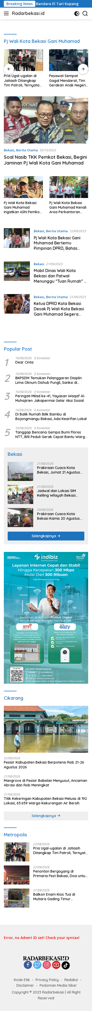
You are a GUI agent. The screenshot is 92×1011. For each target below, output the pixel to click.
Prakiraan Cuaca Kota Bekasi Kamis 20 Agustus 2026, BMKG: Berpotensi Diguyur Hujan (58, 516)
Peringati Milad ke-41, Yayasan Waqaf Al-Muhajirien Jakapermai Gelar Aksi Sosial (50, 398)
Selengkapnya (44, 536)
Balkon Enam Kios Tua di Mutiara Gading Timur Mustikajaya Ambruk (54, 896)
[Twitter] (37, 965)
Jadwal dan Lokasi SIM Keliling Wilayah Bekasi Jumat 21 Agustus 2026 (56, 493)
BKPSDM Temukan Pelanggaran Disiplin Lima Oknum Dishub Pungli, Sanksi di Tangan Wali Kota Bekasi (48, 380)
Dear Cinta (24, 362)
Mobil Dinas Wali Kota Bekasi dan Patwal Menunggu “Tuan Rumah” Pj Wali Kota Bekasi (60, 278)
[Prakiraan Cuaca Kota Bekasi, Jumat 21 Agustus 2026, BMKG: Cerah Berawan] (20, 471)
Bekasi (9, 150)
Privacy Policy (47, 980)
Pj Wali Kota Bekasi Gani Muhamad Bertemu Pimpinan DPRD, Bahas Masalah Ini (57, 245)
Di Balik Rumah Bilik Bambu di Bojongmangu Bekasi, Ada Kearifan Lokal (51, 416)
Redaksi (71, 980)
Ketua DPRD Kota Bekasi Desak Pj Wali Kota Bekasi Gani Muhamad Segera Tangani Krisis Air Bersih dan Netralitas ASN (59, 314)
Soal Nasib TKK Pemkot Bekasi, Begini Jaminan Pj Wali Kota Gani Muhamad (45, 160)
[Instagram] (47, 965)
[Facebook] (28, 965)
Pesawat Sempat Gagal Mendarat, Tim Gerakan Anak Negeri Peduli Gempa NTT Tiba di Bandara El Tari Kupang (67, 80)
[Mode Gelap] (77, 13)
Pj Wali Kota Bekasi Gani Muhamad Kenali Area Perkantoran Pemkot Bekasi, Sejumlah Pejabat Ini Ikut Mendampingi (67, 207)
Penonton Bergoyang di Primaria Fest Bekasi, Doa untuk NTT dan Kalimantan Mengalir (60, 873)
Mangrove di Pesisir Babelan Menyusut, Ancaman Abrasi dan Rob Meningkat (45, 782)
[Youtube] (56, 965)
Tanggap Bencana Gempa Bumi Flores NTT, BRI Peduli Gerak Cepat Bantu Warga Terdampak (51, 434)
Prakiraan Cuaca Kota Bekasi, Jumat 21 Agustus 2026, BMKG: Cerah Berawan (58, 470)
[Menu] (7, 13)
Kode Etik (22, 980)
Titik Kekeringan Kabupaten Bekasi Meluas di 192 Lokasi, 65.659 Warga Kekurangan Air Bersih (45, 800)
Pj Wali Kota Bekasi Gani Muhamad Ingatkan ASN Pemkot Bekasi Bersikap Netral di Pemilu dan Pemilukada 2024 (23, 207)
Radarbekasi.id (28, 13)
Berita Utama (27, 150)
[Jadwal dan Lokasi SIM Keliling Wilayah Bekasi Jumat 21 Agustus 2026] (20, 494)
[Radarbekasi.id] (46, 957)
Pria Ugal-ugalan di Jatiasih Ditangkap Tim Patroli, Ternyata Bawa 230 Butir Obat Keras (22, 80)
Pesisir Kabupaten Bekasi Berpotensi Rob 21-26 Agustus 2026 (44, 764)
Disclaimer (25, 985)
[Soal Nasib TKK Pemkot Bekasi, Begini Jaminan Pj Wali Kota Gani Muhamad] (46, 119)
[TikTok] (66, 965)
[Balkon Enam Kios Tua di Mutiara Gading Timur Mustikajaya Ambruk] (16, 898)
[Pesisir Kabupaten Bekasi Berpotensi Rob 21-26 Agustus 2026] (46, 729)
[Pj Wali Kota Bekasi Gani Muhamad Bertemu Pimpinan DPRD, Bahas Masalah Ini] (17, 241)
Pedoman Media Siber (58, 985)
